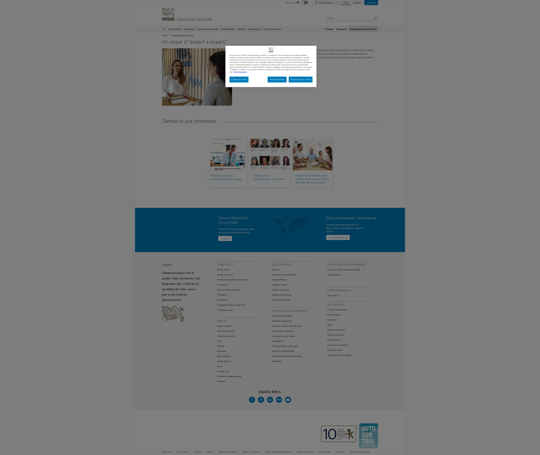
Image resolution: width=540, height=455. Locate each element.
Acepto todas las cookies (300, 79)
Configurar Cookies (239, 79)
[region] (271, 66)
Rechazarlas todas (277, 79)
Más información (240, 72)
